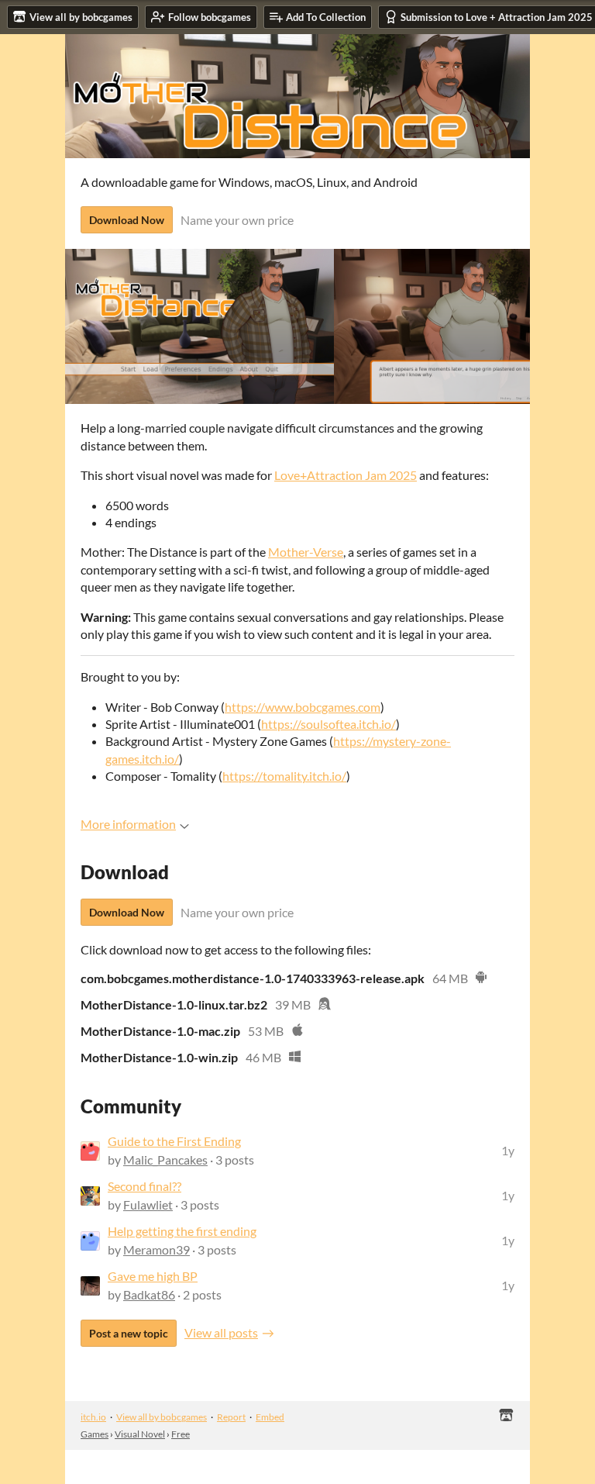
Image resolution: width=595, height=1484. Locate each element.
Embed (270, 1417)
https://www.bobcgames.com (302, 706)
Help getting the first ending (182, 1230)
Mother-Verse (305, 551)
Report (231, 1417)
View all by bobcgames (161, 1417)
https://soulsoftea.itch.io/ (328, 723)
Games (94, 1434)
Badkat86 (149, 1294)
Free (180, 1434)
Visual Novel (140, 1434)
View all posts (221, 1332)
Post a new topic (128, 1333)
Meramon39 (156, 1249)
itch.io (93, 1417)
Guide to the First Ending (174, 1141)
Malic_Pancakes (165, 1159)
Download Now (126, 219)
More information (128, 823)
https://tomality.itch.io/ (284, 775)
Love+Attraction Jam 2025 (345, 475)
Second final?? (144, 1186)
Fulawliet (148, 1204)
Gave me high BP (153, 1275)
